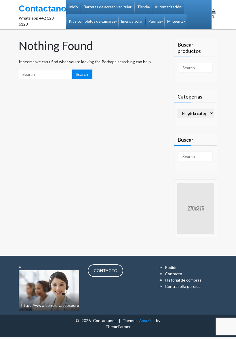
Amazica (147, 320)
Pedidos (172, 267)
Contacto (173, 273)
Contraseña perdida (183, 286)
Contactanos (45, 8)
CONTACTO (105, 270)
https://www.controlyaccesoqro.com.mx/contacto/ (67, 305)
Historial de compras (183, 280)
